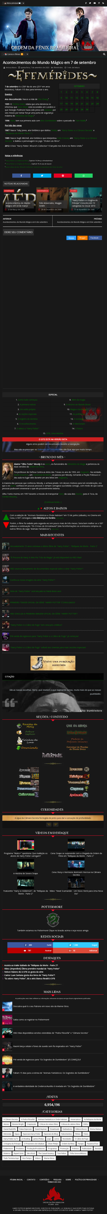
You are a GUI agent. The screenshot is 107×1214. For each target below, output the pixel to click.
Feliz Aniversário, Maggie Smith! (50, 204)
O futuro (79, 428)
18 (66, 103)
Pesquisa (57, 1179)
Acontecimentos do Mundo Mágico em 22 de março (18, 204)
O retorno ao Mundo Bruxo (78, 404)
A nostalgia (79, 419)
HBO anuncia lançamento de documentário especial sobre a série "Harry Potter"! (46, 568)
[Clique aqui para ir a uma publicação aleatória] (53, 663)
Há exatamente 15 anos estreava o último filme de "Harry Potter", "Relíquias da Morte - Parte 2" (54, 546)
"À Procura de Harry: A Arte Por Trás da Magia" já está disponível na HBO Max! (46, 557)
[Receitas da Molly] (27, 726)
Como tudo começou (27, 399)
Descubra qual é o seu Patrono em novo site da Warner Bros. (41, 1006)
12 (77, 97)
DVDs (85, 1124)
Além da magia (78, 399)
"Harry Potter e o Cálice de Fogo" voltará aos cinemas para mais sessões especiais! (48, 647)
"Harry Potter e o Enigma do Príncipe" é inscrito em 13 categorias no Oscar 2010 (85, 203)
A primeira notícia (28, 404)
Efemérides (58, 67)
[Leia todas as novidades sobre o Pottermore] (53, 755)
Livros (56, 1139)
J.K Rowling (26, 1139)
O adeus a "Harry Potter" (27, 428)
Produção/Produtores (36, 1148)
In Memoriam (79, 423)
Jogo (49, 1139)
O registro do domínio (28, 419)
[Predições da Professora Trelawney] (77, 740)
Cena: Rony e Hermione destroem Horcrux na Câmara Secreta (76, 873)
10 (66, 97)
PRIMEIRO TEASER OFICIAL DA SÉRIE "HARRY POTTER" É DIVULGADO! (42, 602)
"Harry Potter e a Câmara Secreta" (77, 130)
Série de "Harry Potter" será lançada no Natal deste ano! (35, 591)
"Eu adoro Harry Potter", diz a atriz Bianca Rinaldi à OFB (28, 978)
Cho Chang (43, 99)
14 (87, 97)
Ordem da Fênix (36, 466)
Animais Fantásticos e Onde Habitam (52, 1119)
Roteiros (7, 1153)
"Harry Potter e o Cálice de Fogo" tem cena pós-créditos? (36, 625)
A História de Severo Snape (25, 873)
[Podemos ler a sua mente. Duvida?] (77, 732)
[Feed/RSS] (103, 3)
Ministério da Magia (24, 115)
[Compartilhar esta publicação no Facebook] (21, 176)
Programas (52, 1148)
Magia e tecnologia (78, 409)
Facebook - (95, 238)
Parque (81, 1144)
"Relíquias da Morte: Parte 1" (18, 133)
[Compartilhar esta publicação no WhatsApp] (84, 176)
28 (77, 109)
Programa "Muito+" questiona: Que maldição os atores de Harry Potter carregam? (26, 854)
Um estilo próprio (28, 409)
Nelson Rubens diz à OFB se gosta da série (22, 972)
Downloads (54, 1129)
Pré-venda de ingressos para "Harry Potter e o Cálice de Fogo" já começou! (44, 636)
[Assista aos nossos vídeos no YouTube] (95, 3)
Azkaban (48, 110)
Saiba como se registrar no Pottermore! (31, 1019)
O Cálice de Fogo (81, 1139)
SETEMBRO (79, 86)
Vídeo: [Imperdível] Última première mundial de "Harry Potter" (31, 968)
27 (71, 109)
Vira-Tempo (27, 1158)
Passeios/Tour (92, 1144)
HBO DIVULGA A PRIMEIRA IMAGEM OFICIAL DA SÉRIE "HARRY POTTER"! (43, 613)
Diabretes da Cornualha (48, 449)
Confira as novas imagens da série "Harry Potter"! (32, 580)
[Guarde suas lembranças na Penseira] (77, 726)
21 (82, 103)
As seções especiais (28, 414)
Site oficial (31, 1153)
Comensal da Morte (42, 475)
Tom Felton (61, 1153)
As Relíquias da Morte (92, 1119)
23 (92, 103)
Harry (12, 120)
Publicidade (87, 1148)
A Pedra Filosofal (28, 1119)
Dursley (79, 494)
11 (71, 97)
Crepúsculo (31, 1124)
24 (97, 103)
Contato (31, 1179)
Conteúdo (44, 1179)
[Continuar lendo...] (53, 502)
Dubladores (67, 1129)
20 (77, 103)
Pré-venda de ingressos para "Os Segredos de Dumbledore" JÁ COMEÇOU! (47, 1059)
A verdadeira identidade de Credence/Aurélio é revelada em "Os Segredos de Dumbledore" (54, 1086)
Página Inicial (16, 1179)
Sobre (68, 1179)
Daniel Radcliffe (10, 1129)
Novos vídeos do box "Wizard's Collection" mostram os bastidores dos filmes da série (33, 167)
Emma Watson (95, 1129)
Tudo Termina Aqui (11, 1158)
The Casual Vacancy (46, 1153)
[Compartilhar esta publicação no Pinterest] (63, 176)
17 (61, 103)
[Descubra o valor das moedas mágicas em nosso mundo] (78, 748)
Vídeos (38, 1158)
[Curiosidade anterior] (49, 824)
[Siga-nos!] (90, 3)
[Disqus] (52, 275)
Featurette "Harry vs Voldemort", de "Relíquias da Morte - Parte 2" (25, 892)
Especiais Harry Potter (31, 1134)
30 (87, 109)
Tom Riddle (80, 120)
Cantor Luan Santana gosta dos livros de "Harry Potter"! (28, 975)
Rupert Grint (18, 1153)
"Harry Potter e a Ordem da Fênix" (16, 161)
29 (82, 109)
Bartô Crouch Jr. (21, 475)
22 (87, 103)
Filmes (77, 1134)
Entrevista (7, 1134)
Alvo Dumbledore (48, 120)
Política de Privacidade (86, 1179)
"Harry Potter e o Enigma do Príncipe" (18, 164)
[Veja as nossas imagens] (99, 3)
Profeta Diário (18, 104)
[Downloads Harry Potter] (27, 748)
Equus (17, 1134)
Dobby (54, 130)
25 (61, 109)
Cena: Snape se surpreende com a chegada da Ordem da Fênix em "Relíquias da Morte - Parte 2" (76, 854)
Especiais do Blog (51, 1134)
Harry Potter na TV (11, 1139)
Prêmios (75, 1148)
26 (66, 109)
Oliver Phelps (53, 1144)
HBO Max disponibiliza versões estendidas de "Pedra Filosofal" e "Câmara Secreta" (50, 1033)
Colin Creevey (63, 138)
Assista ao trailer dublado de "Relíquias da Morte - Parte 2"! (30, 965)
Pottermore (8, 1148)
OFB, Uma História (54, 433)
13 (82, 97)
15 (92, 97)
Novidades (67, 1139)
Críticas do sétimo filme (70, 1124)
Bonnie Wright (18, 1124)
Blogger (82, 238)
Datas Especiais (25, 1129)
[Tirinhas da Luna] (27, 740)
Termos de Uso (54, 1182)
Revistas (98, 1148)
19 (71, 103)
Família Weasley (9, 496)
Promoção (64, 1148)
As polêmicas (79, 414)
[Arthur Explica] (27, 732)
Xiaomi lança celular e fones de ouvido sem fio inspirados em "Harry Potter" (47, 1046)
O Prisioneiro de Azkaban (34, 1144)
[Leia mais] (59, 518)
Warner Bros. (49, 1158)
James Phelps (38, 1139)
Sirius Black (23, 107)
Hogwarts (85, 472)
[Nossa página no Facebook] (85, 3)
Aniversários (42, 191)
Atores (73, 191)
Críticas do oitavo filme (49, 1124)
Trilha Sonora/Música (78, 1153)
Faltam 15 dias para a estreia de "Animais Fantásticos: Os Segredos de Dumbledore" (51, 1073)
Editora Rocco (81, 1129)
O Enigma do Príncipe (12, 1144)
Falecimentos (66, 1134)
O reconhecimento (27, 423)
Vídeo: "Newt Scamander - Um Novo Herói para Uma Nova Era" (76, 892)
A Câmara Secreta (11, 1119)
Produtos (20, 1148)
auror (47, 464)
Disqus (71, 238)
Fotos (86, 1134)
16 (97, 97)
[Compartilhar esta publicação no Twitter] (42, 176)
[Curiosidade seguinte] (55, 824)
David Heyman (41, 1129)
